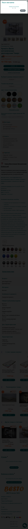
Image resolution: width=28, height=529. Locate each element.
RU (15, 8)
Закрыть (23, 10)
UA (12, 8)
